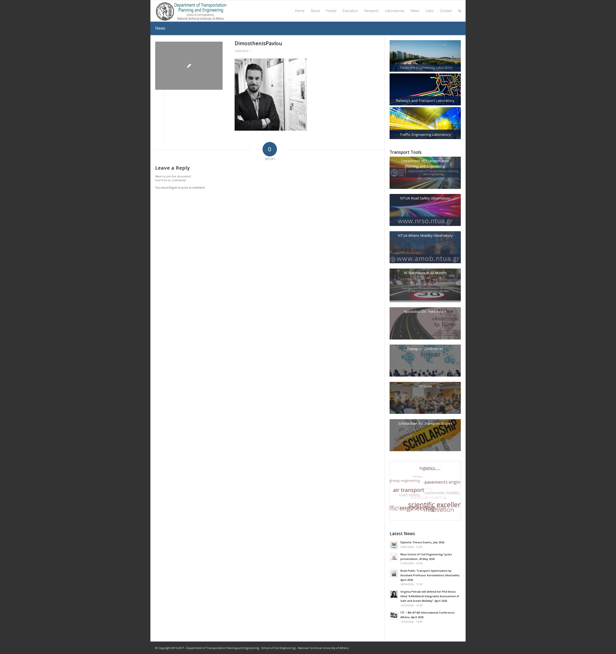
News (160, 28)
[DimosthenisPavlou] (189, 66)
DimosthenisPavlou (258, 43)
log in (173, 187)
